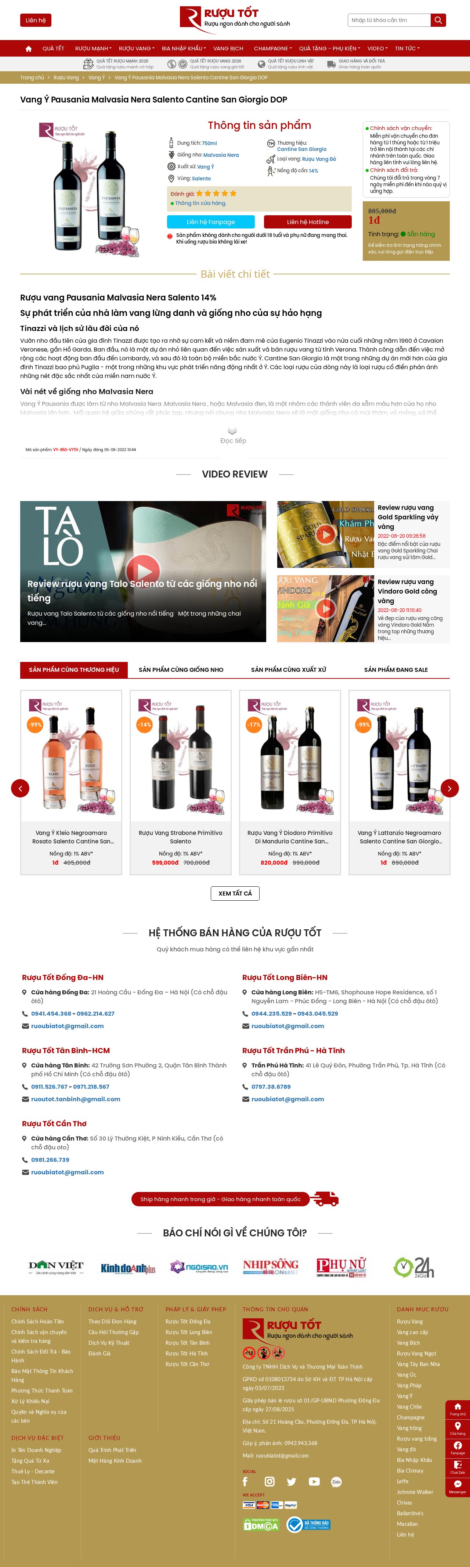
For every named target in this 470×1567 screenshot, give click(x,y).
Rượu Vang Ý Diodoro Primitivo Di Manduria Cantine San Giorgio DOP (290, 837)
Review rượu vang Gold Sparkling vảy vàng (408, 517)
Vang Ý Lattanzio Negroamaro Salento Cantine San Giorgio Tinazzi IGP (399, 837)
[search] (438, 20)
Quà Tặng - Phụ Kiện (328, 48)
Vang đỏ (406, 1449)
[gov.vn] (308, 1524)
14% (313, 170)
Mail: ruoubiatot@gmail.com (276, 1456)
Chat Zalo (458, 1472)
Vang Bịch (228, 48)
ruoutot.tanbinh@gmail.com (75, 1099)
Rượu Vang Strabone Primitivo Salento (181, 837)
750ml (209, 143)
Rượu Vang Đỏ (319, 159)
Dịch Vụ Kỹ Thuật (108, 1343)
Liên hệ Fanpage (211, 221)
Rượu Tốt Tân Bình (188, 1343)
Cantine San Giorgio (301, 149)
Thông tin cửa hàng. (200, 203)
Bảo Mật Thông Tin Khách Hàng (42, 1376)
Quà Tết (53, 48)
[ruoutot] (235, 19)
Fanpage (458, 1453)
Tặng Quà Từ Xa (30, 1461)
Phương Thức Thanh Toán (42, 1391)
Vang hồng (409, 1428)
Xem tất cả (235, 893)
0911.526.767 (49, 1086)
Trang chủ (32, 77)
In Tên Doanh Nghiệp (36, 1450)
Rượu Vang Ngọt (416, 1354)
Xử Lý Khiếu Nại (30, 1401)
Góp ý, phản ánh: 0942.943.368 (280, 1443)
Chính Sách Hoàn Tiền (37, 1322)
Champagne (271, 48)
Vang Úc (406, 1375)
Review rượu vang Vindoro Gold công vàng (407, 591)
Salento (201, 178)
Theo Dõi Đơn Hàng (112, 1322)
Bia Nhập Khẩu (182, 48)
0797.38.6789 (271, 1086)
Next (450, 788)
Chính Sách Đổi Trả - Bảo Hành (41, 1357)
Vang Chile (409, 1407)
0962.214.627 (96, 1013)
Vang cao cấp (412, 1332)
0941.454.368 (51, 1013)
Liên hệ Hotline (308, 221)
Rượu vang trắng (417, 1439)
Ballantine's (410, 1513)
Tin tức (405, 48)
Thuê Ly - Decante (33, 1471)
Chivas (404, 1503)
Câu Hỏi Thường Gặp (113, 1332)
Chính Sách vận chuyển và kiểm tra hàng (39, 1337)
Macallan (407, 1524)
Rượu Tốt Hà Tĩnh (187, 1354)
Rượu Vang (135, 48)
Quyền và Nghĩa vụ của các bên (38, 1417)
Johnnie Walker (415, 1492)
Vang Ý (96, 77)
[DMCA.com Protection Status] (261, 1524)
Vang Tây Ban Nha (418, 1364)
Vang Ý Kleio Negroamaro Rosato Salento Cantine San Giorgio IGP (71, 837)
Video (376, 48)
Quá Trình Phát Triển (112, 1450)
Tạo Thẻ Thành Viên (34, 1482)
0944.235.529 (272, 1013)
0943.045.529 (317, 1013)
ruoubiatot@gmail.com (67, 1026)
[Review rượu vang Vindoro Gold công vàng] (325, 608)
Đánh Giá (99, 1354)
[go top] (459, 1550)
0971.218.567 (91, 1086)
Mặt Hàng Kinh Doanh (115, 1461)
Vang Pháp (409, 1385)
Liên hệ (36, 20)
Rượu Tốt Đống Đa (188, 1322)
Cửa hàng (458, 1433)
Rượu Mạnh (91, 48)
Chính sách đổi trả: (394, 170)
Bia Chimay (410, 1471)
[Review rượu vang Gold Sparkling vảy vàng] (325, 533)
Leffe (402, 1481)
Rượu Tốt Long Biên (189, 1332)
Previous (20, 788)
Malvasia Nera (221, 155)
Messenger (457, 1491)
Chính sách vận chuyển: (401, 128)
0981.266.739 (50, 1159)
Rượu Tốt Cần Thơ (187, 1364)
